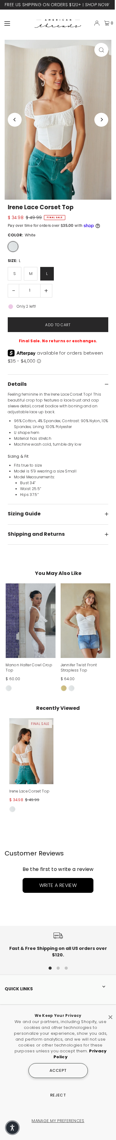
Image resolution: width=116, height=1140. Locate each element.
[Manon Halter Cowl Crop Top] (30, 620)
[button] (12, 1127)
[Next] (101, 120)
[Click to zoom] (101, 50)
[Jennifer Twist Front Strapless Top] (85, 620)
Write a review (58, 885)
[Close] (110, 1014)
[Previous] (15, 120)
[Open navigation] (16, 22)
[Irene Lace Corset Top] (31, 751)
